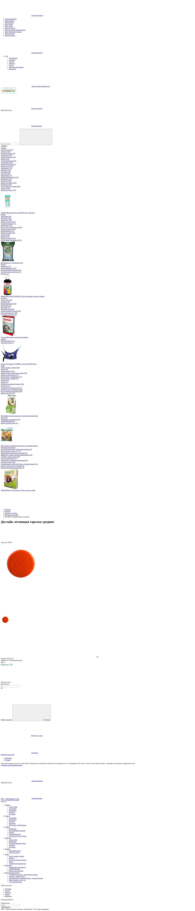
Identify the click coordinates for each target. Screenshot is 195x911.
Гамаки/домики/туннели (17, 843)
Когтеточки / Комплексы (17, 825)
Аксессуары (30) (6, 300)
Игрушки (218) (6, 218)
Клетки (11, 832)
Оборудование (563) (8, 371)
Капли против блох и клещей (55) (12, 466)
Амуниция (12, 809)
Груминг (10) (5, 302)
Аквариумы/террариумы (17, 863)
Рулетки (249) (5, 174)
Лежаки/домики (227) (8, 229)
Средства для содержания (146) (11, 389)
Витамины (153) (6, 225)
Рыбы (3, 366)
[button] (6, 56)
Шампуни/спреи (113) (8, 190)
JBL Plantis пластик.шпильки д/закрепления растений (19, 416)
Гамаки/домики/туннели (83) (11, 311)
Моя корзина (9, 23)
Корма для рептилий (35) (9, 423)
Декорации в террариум (17, 867)
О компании (13, 58)
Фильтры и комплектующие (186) (12, 384)
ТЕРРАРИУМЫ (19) (8, 421)
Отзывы (7, 760)
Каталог (4, 146)
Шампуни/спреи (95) (8, 233)
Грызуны (4, 298)
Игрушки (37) (5, 307)
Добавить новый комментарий (11, 765)
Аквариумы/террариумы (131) (11, 388)
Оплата (11, 62)
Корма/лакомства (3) (8, 341)
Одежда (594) (5, 188)
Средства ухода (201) (8, 462)
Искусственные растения (17, 860)
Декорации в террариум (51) (10, 419)
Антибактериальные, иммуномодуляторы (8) (16, 449)
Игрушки (12, 814)
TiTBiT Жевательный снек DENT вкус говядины (18, 213)
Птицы (3, 265)
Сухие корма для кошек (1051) (11, 240)
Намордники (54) (7, 166)
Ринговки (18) (6, 172)
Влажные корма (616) (8, 238)
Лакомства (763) (6, 155)
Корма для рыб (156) (8, 393)
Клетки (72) (5, 274)
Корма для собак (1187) (9, 183)
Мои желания (9, 33)
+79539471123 (11, 799)
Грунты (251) (5, 386)
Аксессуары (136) (7, 150)
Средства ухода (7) (7, 343)
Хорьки (3, 339)
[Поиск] (36, 137)
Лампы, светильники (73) (9, 375)
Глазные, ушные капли (17, 876)
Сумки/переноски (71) (8, 224)
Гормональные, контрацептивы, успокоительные (26, 878)
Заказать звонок (36, 108)
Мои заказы (9, 24)
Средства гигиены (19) (9, 315)
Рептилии (4, 418)
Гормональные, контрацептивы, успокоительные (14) (19, 464)
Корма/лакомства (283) (8, 304)
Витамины (12, 810)
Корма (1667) (5, 236)
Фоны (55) (4, 369)
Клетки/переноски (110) (9, 313)
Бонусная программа (16, 67)
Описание (8, 758)
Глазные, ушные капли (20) (10, 457)
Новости (12, 63)
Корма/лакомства (15, 834)
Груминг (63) (5, 235)
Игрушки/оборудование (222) (11, 270)
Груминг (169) (6, 152)
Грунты (11, 858)
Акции (11, 65)
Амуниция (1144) (7, 163)
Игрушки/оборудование (17, 831)
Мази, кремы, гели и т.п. (17, 880)
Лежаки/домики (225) (8, 157)
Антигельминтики (15, 882)
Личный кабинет (11, 19)
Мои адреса (9, 26)
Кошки (3, 214)
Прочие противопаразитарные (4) (12, 468)
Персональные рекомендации (15, 30)
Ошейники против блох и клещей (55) (14, 453)
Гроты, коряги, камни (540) (10, 367)
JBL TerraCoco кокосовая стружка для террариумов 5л (19, 446)
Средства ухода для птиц (17, 836)
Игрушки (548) (6, 181)
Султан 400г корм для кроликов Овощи (14, 337)
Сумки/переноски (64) (8, 161)
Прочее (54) (5, 380)
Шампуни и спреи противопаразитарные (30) (16, 455)
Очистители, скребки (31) (10, 378)
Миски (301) (5, 159)
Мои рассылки (10, 35)
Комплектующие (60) (8, 164)
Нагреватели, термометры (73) (11, 377)
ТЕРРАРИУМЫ (14, 869)
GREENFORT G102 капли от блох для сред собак (18, 490)
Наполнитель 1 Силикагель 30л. (12, 263)
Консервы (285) (6, 185)
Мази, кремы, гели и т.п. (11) (11, 451)
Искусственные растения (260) (11, 391)
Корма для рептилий (16, 871)
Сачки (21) (4, 382)
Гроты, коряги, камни (16, 856)
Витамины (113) (6, 179)
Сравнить (34, 753)
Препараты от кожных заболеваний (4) (14, 460)
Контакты (12, 69)
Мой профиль (9, 21)
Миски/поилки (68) (7, 309)
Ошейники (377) (6, 168)
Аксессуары (13, 807)
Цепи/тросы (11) (6, 175)
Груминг (12, 812)
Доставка (12, 60)
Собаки (3, 148)
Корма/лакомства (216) (8, 268)
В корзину (47, 720)
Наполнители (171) (7, 231)
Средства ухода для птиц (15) (11, 272)
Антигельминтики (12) (9, 458)
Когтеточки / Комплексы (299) (11, 227)
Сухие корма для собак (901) (11, 186)
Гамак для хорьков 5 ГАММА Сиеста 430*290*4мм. (19, 364)
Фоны (11, 862)
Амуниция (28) (6, 216)
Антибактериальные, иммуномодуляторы (23, 874)
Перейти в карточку (8, 755)
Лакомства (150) (6, 220)
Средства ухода (14, 853)
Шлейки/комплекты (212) (9, 177)
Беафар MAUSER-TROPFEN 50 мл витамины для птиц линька (23, 296)
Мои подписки (10, 28)
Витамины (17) (6, 266)
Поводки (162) (6, 170)
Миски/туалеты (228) (8, 222)
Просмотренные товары (13, 32)
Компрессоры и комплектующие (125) (14, 373)
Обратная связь (36, 126)
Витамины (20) (6, 305)
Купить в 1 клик (37, 735)
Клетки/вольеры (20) (8, 153)
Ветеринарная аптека (8, 447)
